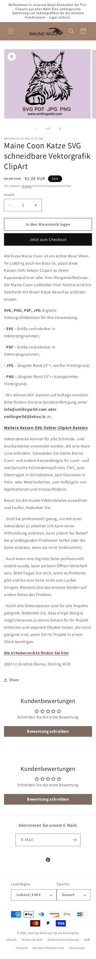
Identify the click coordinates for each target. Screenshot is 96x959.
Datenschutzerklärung (63, 939)
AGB (87, 939)
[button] (11, 31)
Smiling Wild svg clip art (45, 933)
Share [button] (14, 679)
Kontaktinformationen (48, 948)
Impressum (77, 948)
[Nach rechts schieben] (60, 128)
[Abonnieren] (75, 840)
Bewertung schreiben (48, 731)
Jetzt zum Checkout (48, 239)
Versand (27, 186)
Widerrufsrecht (32, 939)
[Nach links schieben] (36, 128)
